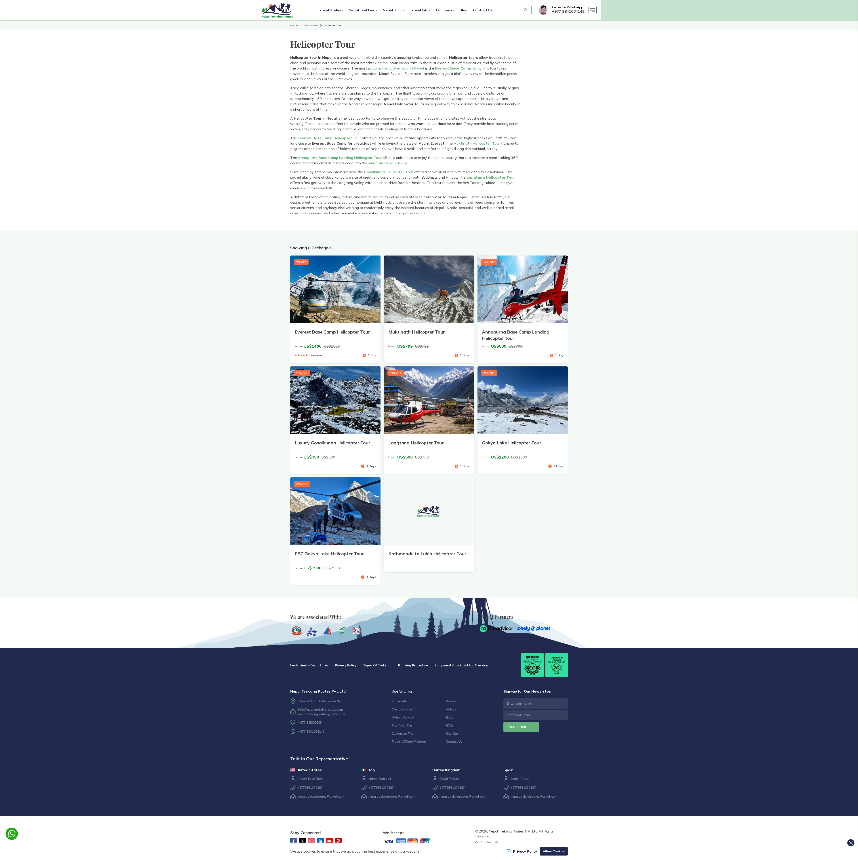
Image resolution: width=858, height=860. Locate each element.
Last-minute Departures (309, 665)
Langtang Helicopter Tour (416, 443)
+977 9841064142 (568, 11)
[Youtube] (329, 841)
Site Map (452, 733)
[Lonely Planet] (533, 628)
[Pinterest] (338, 841)
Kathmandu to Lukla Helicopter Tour (427, 553)
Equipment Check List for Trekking (461, 665)
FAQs (450, 725)
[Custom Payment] (411, 842)
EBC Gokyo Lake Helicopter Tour (329, 553)
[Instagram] (311, 841)
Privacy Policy (345, 665)
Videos (451, 709)
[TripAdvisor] (496, 628)
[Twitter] (302, 841)
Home (294, 25)
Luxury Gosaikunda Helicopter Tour (332, 443)
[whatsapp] (543, 10)
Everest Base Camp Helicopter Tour (329, 138)
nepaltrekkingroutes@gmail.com (321, 714)
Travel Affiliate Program (409, 742)
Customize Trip (402, 733)
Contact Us (483, 10)
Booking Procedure (413, 665)
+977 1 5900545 (310, 723)
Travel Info (399, 701)
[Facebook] (293, 841)
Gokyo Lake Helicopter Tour (511, 443)
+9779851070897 (310, 788)
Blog (463, 10)
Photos (451, 701)
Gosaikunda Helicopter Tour (388, 172)
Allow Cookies (554, 851)
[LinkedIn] (320, 841)
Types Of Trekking (377, 665)
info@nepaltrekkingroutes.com (320, 710)
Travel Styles (310, 25)
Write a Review (403, 717)
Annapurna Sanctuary (387, 163)
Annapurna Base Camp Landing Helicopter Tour (340, 157)
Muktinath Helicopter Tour (477, 143)
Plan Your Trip (402, 725)
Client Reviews (402, 709)
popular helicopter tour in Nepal (396, 68)
